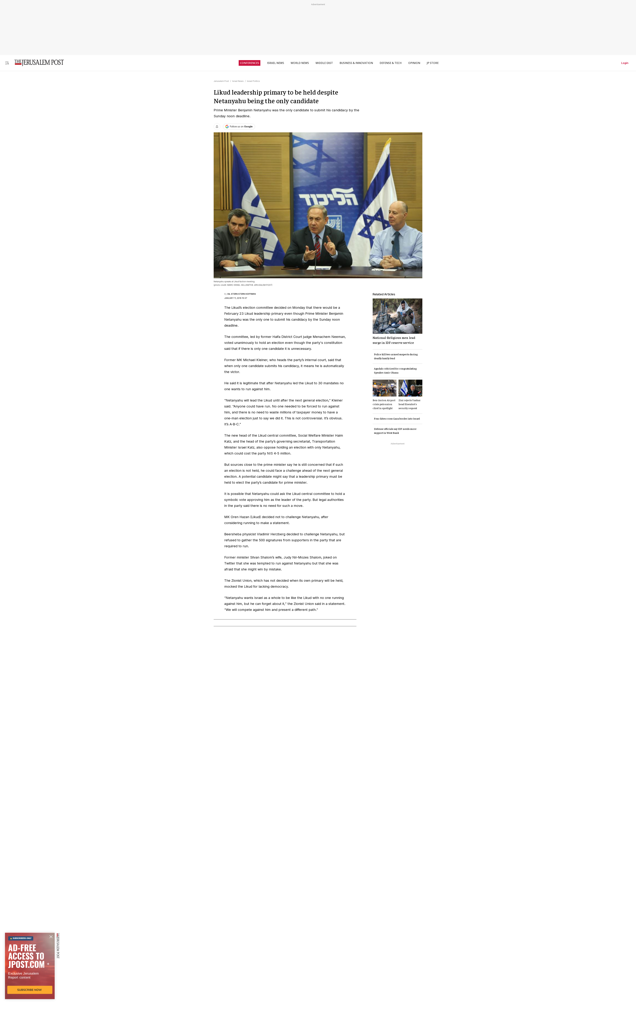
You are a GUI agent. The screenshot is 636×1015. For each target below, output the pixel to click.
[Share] (217, 126)
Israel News (238, 81)
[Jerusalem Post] (37, 62)
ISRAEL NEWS (275, 62)
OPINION (414, 62)
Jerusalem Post (221, 81)
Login (624, 63)
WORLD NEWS (300, 62)
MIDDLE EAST (324, 62)
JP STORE (433, 62)
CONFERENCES (249, 62)
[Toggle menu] (7, 62)
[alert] (30, 977)
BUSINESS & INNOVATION (356, 62)
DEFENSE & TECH (391, 62)
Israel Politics (253, 81)
